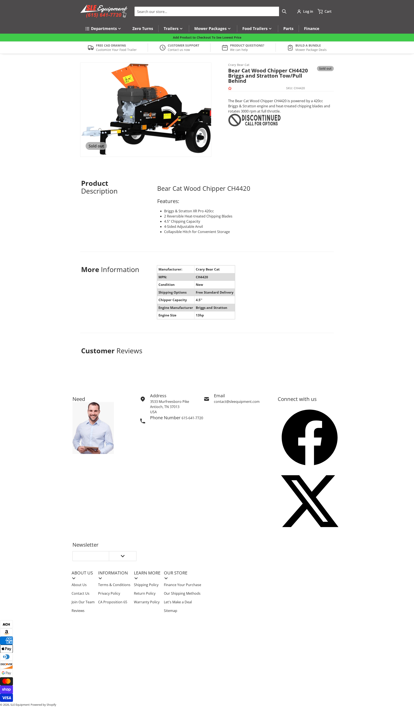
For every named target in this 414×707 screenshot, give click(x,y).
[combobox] (212, 11)
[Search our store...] (284, 11)
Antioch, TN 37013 (164, 406)
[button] (230, 88)
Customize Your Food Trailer (116, 50)
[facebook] (310, 437)
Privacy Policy (109, 593)
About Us (79, 584)
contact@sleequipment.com (237, 401)
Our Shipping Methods (182, 593)
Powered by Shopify (43, 705)
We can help (239, 50)
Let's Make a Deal (178, 602)
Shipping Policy (146, 584)
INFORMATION (113, 573)
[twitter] (310, 501)
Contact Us (80, 593)
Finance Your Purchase (182, 584)
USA (153, 412)
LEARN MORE (147, 573)
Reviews (78, 610)
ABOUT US (82, 573)
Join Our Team (83, 602)
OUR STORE (175, 573)
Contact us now (179, 50)
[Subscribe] (122, 556)
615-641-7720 (192, 418)
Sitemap (170, 610)
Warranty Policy (147, 602)
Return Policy (144, 593)
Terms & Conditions (114, 584)
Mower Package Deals (311, 50)
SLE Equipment (20, 705)
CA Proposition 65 (112, 602)
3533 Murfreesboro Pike (169, 401)
